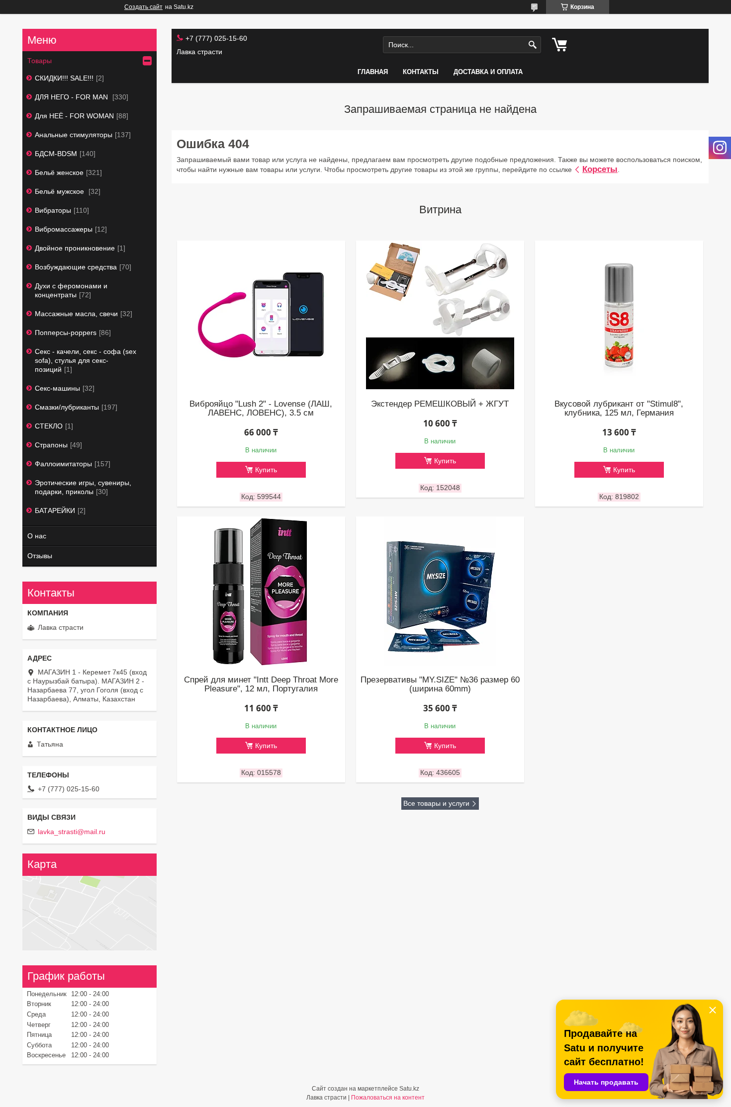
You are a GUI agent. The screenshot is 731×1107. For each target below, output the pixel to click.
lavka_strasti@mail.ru (71, 832)
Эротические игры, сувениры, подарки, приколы (83, 487)
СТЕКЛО (49, 426)
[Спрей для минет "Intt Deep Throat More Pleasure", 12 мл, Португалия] (261, 591)
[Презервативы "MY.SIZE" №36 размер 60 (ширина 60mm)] (440, 591)
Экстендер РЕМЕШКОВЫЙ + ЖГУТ (440, 404)
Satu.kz (409, 1088)
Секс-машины (57, 388)
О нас (36, 536)
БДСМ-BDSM (56, 154)
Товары (39, 61)
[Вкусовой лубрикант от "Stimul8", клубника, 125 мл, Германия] (619, 315)
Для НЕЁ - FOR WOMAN (74, 116)
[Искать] (532, 45)
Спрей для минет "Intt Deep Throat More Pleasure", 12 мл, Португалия (261, 684)
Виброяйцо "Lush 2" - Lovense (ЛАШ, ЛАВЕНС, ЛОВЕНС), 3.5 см (260, 409)
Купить (266, 470)
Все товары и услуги (436, 803)
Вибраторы (53, 210)
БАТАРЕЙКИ (55, 510)
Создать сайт (143, 6)
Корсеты (600, 169)
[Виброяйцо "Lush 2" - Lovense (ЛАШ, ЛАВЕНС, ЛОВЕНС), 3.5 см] (261, 315)
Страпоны (51, 445)
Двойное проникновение (75, 248)
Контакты (421, 72)
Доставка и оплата (488, 72)
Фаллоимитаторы (63, 464)
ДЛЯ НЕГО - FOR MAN (72, 97)
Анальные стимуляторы (73, 135)
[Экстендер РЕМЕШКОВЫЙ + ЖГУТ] (440, 315)
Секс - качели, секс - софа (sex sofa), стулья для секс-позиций (85, 360)
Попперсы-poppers (65, 333)
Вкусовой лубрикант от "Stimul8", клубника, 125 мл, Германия (618, 409)
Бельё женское (59, 172)
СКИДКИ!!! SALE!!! (64, 78)
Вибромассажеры (63, 229)
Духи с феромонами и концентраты (71, 290)
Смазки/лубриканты (67, 407)
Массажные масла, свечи (76, 314)
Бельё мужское (60, 191)
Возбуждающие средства (76, 267)
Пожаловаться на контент (388, 1097)
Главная (373, 72)
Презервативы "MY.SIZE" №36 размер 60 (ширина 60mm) (440, 684)
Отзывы (39, 556)
